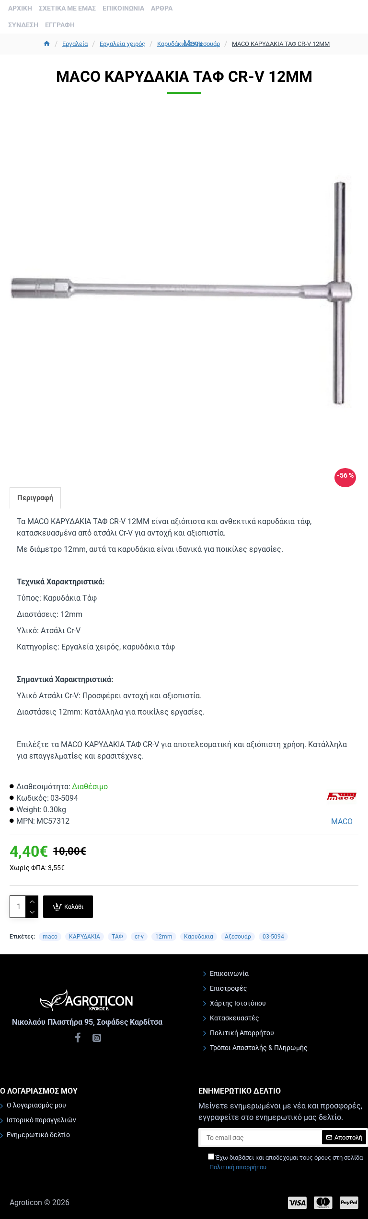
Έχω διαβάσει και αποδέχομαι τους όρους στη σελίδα (286, 1162)
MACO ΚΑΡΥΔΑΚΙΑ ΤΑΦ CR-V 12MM (281, 43)
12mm (163, 936)
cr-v (139, 936)
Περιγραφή (35, 497)
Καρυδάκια (198, 936)
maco (50, 936)
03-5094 (273, 936)
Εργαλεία (75, 43)
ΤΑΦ (117, 936)
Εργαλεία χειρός (122, 43)
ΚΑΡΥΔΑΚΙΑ (84, 936)
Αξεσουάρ (238, 936)
